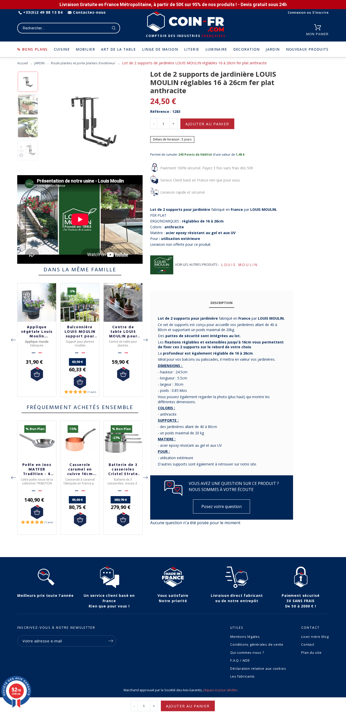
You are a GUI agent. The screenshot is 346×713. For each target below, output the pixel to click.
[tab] (221, 303)
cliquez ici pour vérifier (220, 690)
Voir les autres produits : (197, 264)
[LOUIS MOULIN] (161, 264)
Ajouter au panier (207, 123)
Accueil (22, 63)
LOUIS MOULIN (239, 264)
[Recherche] (114, 28)
